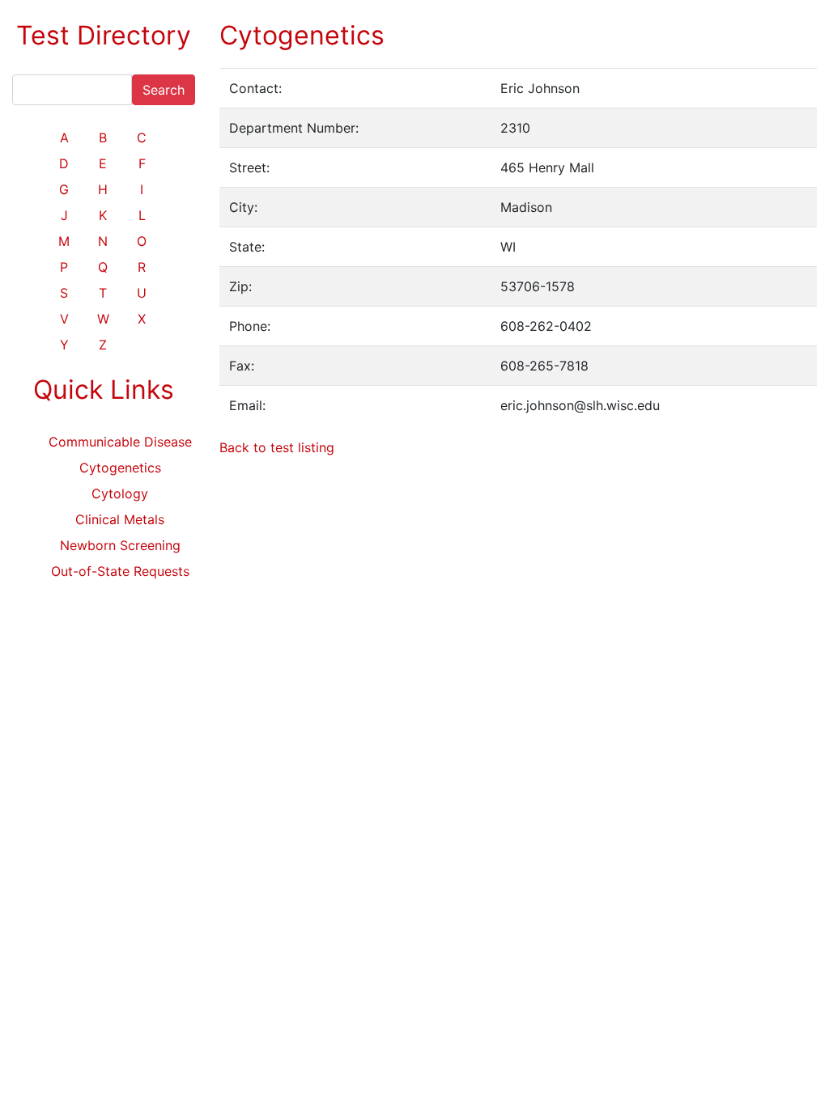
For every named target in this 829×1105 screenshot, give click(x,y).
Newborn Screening (120, 545)
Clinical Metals (119, 519)
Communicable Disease (120, 442)
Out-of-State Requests (120, 571)
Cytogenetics (120, 467)
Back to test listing (276, 447)
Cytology (119, 493)
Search (163, 90)
